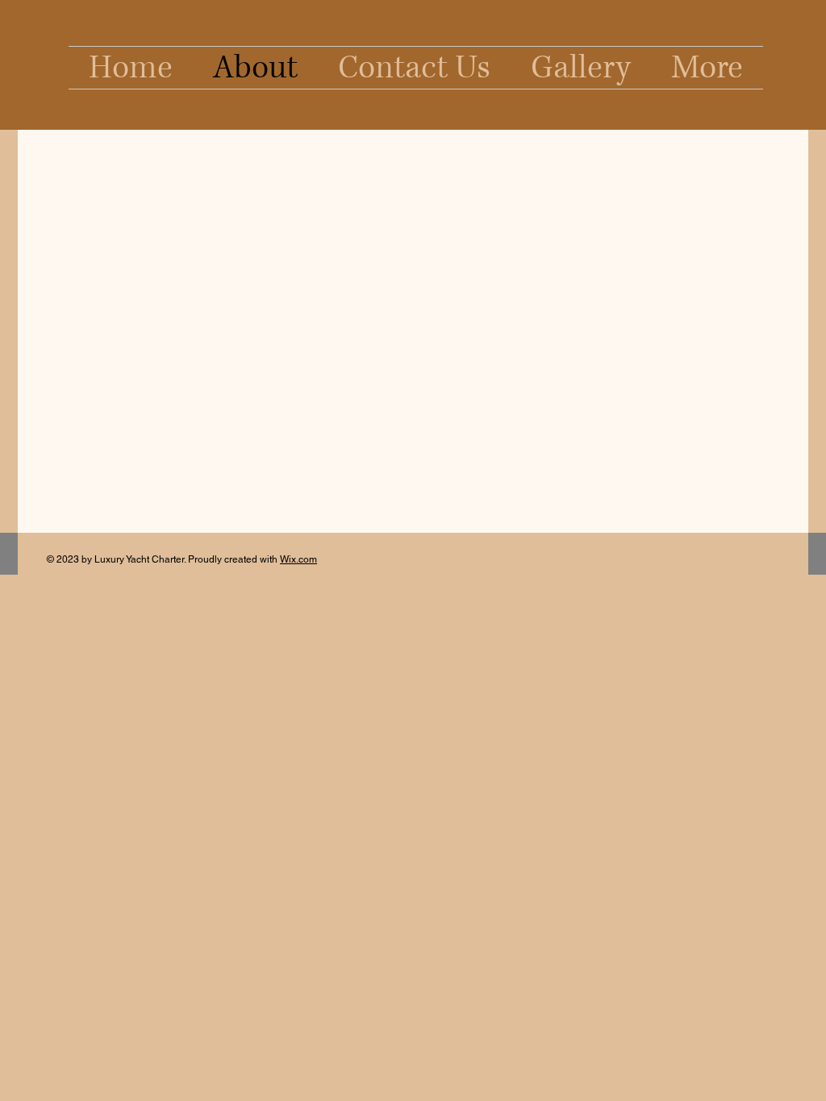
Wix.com (298, 559)
